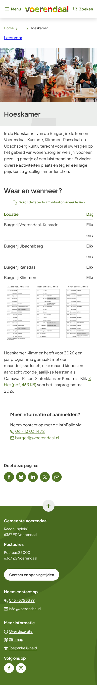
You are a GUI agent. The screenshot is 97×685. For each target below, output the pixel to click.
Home (9, 28)
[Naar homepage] (46, 9)
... (21, 28)
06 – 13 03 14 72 (30, 431)
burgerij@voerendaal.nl (37, 437)
